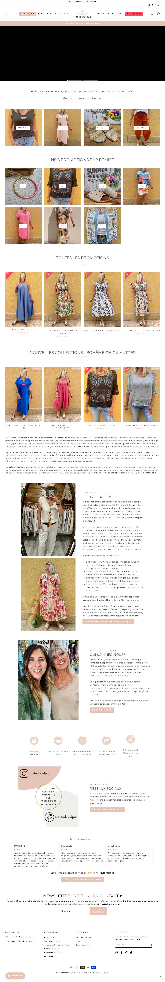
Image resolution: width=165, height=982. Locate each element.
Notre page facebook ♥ (107, 809)
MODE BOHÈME (27, 14)
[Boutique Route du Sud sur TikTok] (131, 952)
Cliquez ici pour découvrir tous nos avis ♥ (82, 879)
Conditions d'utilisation (53, 953)
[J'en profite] (150, 944)
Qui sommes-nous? (52, 941)
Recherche (48, 956)
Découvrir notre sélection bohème (108, 622)
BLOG (120, 14)
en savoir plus (102, 710)
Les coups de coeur (84, 937)
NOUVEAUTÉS (45, 14)
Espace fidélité (82, 941)
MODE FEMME (62, 14)
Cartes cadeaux (82, 945)
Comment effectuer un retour (56, 945)
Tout (82, 264)
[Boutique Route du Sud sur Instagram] (116, 952)
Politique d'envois (51, 949)
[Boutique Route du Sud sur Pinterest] (126, 952)
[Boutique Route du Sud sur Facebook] (121, 952)
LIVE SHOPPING (134, 14)
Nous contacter (50, 937)
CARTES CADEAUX (105, 14)
